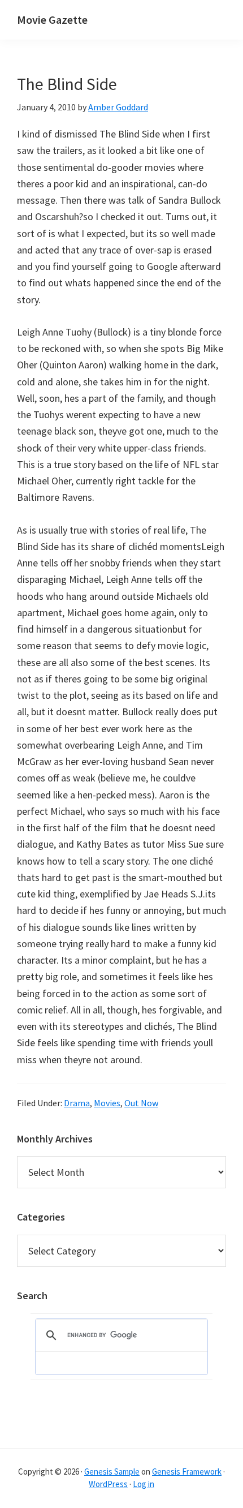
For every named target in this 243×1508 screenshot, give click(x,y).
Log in (143, 1484)
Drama (77, 1103)
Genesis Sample (112, 1471)
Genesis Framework (187, 1471)
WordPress (108, 1484)
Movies (107, 1103)
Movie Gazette (52, 19)
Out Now (141, 1103)
